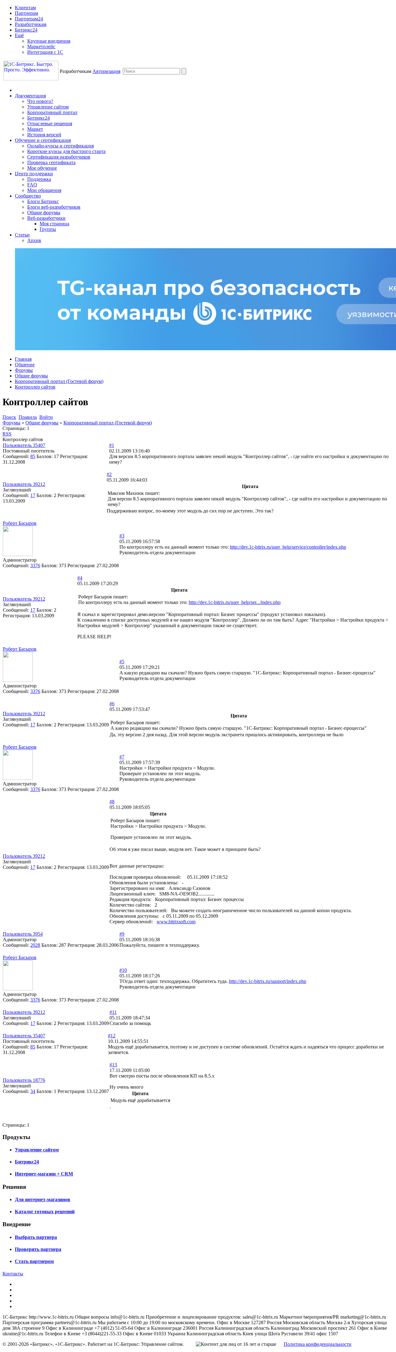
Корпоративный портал (52, 112)
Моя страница (54, 223)
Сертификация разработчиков (58, 156)
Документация (30, 95)
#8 (112, 801)
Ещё (19, 35)
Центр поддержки (34, 173)
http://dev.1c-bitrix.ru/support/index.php (267, 981)
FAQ (32, 184)
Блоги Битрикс (43, 201)
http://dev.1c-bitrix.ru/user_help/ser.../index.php (235, 602)
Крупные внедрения (48, 41)
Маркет (35, 129)
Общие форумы (43, 212)
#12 (111, 1035)
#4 (79, 577)
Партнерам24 (29, 18)
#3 (121, 535)
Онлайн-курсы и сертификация (60, 145)
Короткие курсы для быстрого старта (66, 151)
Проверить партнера (38, 1249)
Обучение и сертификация (43, 140)
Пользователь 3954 (23, 934)
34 (32, 1091)
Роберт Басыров (20, 523)
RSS (6, 433)
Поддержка (39, 179)
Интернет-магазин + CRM (44, 1173)
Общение (25, 364)
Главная (23, 359)
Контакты (12, 1273)
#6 (112, 703)
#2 (109, 474)
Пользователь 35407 (24, 445)
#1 (111, 445)
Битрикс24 (26, 29)
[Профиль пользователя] (18, 554)
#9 (121, 934)
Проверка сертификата (51, 162)
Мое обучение (42, 168)
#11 (113, 1012)
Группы (48, 229)
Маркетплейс (41, 46)
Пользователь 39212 (24, 484)
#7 (121, 756)
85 (32, 456)
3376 (35, 565)
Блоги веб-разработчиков (53, 207)
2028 (35, 945)
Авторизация (106, 71)
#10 (123, 970)
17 (32, 495)
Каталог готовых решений (45, 1211)
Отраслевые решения (49, 123)
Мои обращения (44, 190)
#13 (113, 1064)
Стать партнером (34, 1261)
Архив (34, 240)
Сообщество (28, 195)
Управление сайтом (48, 106)
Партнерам (26, 13)
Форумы (24, 370)
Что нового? (40, 101)
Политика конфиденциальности (317, 1344)
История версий (44, 134)
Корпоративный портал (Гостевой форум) (59, 381)
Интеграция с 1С (45, 52)
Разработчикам (30, 24)
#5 (121, 661)
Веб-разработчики (46, 218)
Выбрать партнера (36, 1237)
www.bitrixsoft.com (176, 921)
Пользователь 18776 (24, 1080)
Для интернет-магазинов (42, 1199)
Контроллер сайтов (35, 386)
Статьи (22, 234)
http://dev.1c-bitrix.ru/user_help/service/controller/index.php (288, 547)
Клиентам (25, 7)
